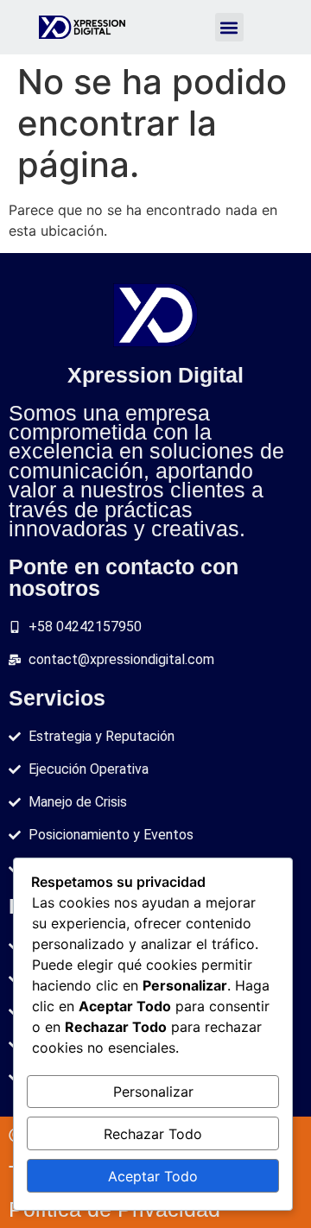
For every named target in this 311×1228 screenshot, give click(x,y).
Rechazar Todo (153, 1134)
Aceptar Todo (153, 1176)
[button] (229, 27)
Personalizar (153, 1091)
